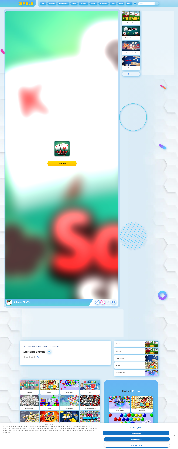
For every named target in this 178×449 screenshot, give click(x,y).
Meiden (93, 3)
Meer (128, 3)
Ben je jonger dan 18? (137, 445)
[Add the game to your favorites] (49, 351)
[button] (134, 3)
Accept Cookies (136, 433)
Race (113, 3)
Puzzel (74, 3)
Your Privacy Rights (136, 428)
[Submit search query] (157, 3)
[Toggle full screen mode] (113, 302)
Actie (42, 3)
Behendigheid (63, 3)
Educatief (83, 3)
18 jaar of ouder (136, 439)
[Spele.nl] (24, 346)
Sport (121, 3)
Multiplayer (103, 3)
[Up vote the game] (97, 302)
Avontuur (52, 3)
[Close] (174, 436)
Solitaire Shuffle (55, 346)
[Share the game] (108, 302)
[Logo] (26, 3)
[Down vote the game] (102, 302)
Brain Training (42, 346)
